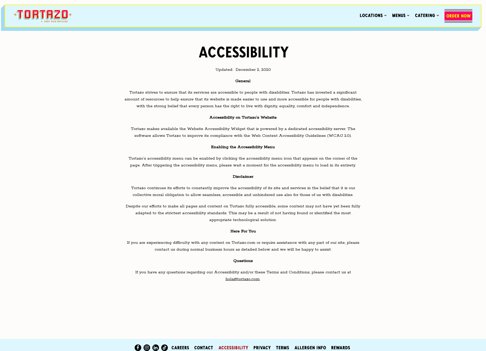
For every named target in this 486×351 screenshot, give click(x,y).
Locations (373, 15)
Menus (401, 15)
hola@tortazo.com (243, 279)
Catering (427, 15)
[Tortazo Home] (43, 16)
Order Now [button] (458, 16)
